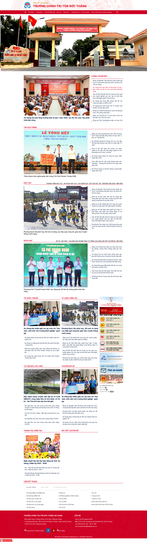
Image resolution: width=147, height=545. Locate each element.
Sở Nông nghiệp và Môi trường (68, 496)
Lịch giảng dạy (83, 183)
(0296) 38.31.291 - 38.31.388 (86, 524)
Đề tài (58, 241)
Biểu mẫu (120, 241)
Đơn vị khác (44, 487)
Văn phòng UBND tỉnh (33, 496)
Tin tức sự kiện (85, 12)
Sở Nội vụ (62, 493)
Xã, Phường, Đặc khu (60, 487)
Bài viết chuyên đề (108, 241)
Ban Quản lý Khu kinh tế (99, 501)
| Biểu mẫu (119, 183)
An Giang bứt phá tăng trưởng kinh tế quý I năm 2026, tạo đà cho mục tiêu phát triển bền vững (107, 89)
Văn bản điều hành (50, 12)
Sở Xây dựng (31, 507)
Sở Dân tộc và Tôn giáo (34, 501)
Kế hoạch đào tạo (70, 183)
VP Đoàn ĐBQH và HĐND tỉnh (36, 493)
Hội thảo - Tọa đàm (68, 241)
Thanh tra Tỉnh (96, 499)
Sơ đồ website (84, 519)
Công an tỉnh (96, 496)
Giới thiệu (31, 12)
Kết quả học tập (95, 183)
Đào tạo (58, 12)
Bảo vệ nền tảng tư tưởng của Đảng (102, 12)
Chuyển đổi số (75, 12)
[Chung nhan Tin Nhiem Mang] (34, 530)
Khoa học (66, 12)
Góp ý (77, 519)
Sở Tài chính (63, 499)
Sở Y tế (94, 493)
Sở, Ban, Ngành (31, 487)
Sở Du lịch (62, 507)
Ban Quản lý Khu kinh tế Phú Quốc (102, 504)
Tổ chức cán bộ (31, 298)
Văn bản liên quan (108, 183)
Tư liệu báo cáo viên (33, 366)
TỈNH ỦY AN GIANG (40, 3)
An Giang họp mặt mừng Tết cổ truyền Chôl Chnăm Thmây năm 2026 (107, 107)
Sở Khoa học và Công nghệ (35, 504)
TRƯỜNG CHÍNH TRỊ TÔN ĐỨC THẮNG (60, 6)
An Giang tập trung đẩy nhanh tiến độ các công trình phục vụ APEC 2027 (107, 102)
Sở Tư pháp (62, 501)
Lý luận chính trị (69, 298)
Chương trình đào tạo (54, 183)
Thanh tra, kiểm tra (33, 431)
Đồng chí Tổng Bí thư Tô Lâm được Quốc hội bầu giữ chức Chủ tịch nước (107, 116)
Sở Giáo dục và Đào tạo (34, 499)
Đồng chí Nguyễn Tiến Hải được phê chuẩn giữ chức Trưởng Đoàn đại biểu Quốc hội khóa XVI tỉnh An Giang (107, 82)
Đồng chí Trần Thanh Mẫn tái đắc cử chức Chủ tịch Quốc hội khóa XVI (107, 121)
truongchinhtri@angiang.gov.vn (87, 526)
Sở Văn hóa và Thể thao (66, 504)
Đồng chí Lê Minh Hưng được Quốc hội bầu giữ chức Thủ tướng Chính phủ (107, 111)
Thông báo (39, 12)
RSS (91, 519)
